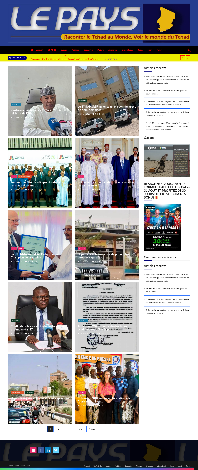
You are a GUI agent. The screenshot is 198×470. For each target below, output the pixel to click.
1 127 (78, 429)
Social (140, 50)
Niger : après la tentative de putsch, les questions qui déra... (103, 255)
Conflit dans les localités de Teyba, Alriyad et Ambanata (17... (38, 327)
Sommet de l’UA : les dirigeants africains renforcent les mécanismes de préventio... (65, 59)
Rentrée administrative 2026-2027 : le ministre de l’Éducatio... (36, 111)
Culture (100, 50)
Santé (80, 176)
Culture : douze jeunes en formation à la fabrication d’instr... (104, 399)
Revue (160, 50)
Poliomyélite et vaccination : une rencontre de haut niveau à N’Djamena (167, 114)
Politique (75, 50)
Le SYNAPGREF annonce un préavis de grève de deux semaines (107, 108)
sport (150, 50)
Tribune (81, 248)
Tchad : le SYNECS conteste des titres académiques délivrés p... (102, 327)
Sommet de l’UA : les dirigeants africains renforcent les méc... (37, 183)
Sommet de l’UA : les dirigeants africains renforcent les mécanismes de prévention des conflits (167, 103)
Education (88, 50)
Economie (112, 50)
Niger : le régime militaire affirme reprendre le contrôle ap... (40, 399)
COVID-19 (52, 50)
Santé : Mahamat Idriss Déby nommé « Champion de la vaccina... (36, 255)
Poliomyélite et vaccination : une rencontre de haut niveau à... (106, 183)
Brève (14, 176)
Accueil (39, 50)
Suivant (92, 429)
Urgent (64, 50)
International (127, 50)
